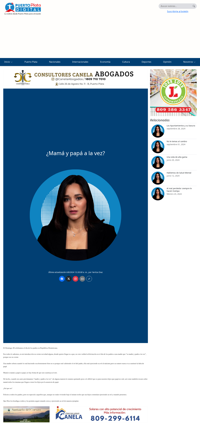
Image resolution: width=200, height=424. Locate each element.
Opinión (167, 61)
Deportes (146, 61)
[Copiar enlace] (89, 279)
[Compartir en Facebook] (62, 279)
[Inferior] (75, 414)
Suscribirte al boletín (177, 11)
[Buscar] (194, 6)
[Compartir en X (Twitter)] (69, 279)
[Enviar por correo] (82, 279)
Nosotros (188, 61)
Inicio (7, 61)
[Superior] (75, 77)
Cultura (126, 61)
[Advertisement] (100, 38)
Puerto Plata (30, 61)
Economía (105, 61)
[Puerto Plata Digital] (22, 8)
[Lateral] (173, 92)
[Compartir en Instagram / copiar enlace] (75, 279)
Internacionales (80, 61)
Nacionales (54, 61)
